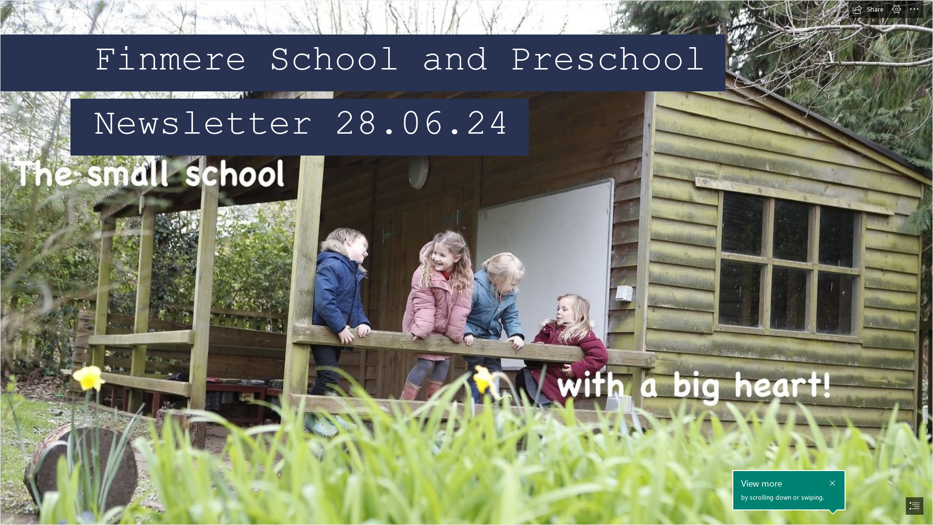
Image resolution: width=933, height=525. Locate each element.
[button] (867, 9)
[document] (466, 262)
